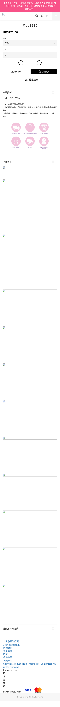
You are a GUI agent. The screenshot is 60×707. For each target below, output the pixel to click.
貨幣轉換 (7, 650)
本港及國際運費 (11, 641)
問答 (5, 654)
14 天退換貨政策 (11, 644)
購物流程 (7, 647)
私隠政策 (7, 660)
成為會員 (7, 657)
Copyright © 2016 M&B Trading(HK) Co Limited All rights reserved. (29, 665)
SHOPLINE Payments (35, 697)
